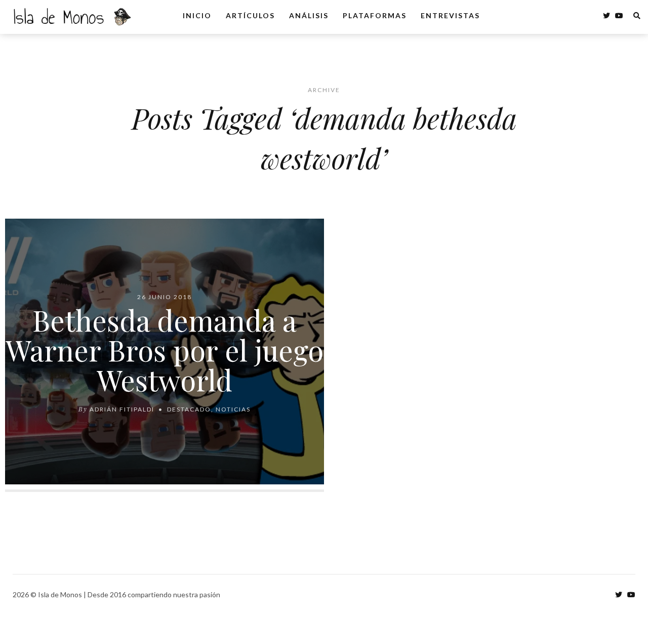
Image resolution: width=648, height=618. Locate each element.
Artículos (250, 15)
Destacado (189, 409)
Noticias (233, 409)
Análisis (309, 15)
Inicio (197, 15)
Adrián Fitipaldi (122, 409)
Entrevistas (450, 15)
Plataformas (375, 15)
